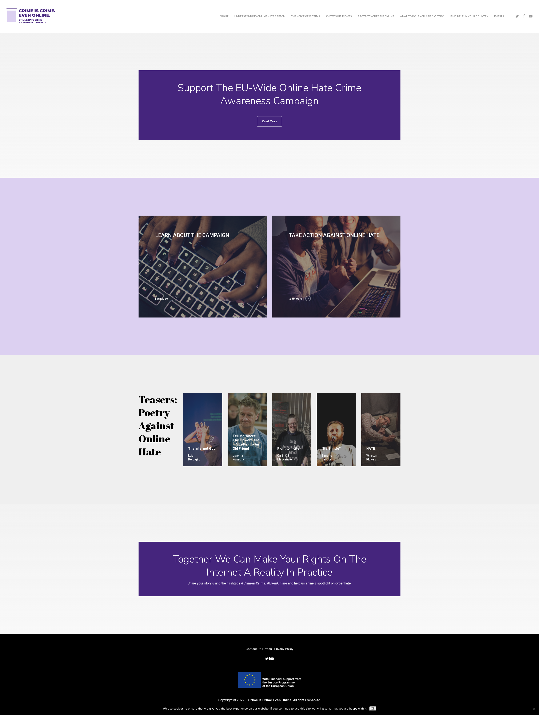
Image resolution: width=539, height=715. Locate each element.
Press (268, 649)
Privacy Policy (283, 649)
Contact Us (253, 649)
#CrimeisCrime (253, 583)
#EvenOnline (277, 583)
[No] (534, 709)
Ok (373, 708)
